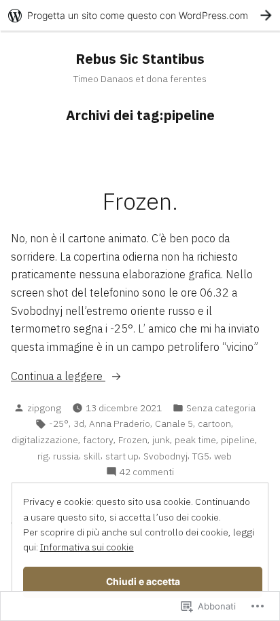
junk (161, 440)
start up (122, 456)
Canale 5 (174, 423)
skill (92, 456)
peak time (195, 440)
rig (42, 456)
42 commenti (147, 472)
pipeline (238, 440)
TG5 (200, 456)
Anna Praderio (119, 423)
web (223, 456)
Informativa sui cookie (87, 547)
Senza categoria (221, 408)
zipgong (44, 408)
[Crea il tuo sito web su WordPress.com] (140, 15)
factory (98, 440)
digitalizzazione (45, 440)
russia (66, 456)
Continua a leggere (58, 375)
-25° (59, 423)
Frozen (132, 440)
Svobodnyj (165, 456)
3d (78, 423)
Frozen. (140, 201)
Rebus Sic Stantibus (140, 59)
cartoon (214, 423)
